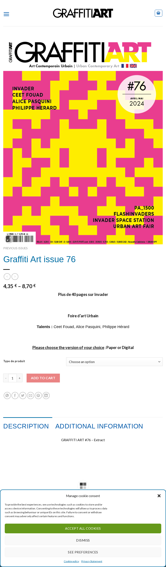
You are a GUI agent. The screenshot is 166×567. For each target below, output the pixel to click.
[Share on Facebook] (15, 395)
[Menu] (8, 13)
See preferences (83, 552)
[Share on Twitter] (22, 395)
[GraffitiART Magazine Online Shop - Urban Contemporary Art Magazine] (83, 13)
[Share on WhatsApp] (7, 395)
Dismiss (83, 540)
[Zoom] (9, 239)
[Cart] (159, 13)
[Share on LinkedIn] (46, 395)
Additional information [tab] (99, 426)
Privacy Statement (91, 561)
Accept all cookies (83, 528)
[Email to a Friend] (30, 395)
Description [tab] (26, 426)
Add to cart (43, 378)
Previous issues (15, 248)
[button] (159, 496)
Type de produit (14, 361)
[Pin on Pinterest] (38, 395)
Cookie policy (71, 561)
